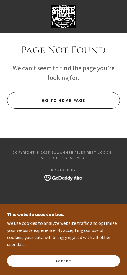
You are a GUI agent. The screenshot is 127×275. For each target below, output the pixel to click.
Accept (64, 261)
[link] (63, 16)
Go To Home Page (63, 100)
